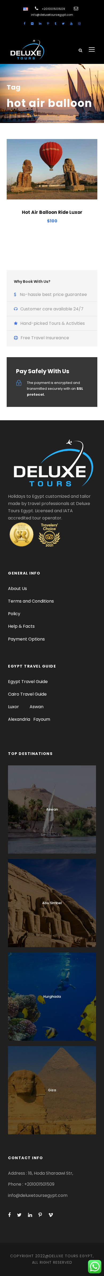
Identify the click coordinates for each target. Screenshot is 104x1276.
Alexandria (19, 719)
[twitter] (63, 23)
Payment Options (26, 639)
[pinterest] (48, 23)
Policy (14, 614)
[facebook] (24, 23)
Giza (52, 1090)
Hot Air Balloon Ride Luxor (52, 212)
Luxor (14, 707)
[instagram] (79, 23)
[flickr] (32, 23)
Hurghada (52, 996)
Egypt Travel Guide (28, 682)
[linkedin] (40, 23)
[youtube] (71, 23)
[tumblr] (55, 23)
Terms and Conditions (31, 601)
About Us (17, 588)
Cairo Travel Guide (27, 694)
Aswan (36, 707)
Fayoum (41, 719)
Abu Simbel (52, 902)
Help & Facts (21, 626)
